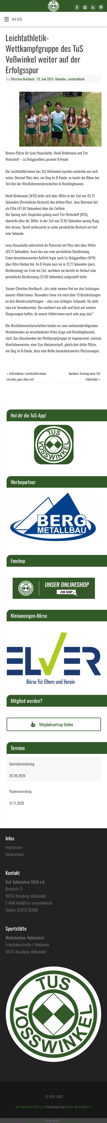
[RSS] (92, 8)
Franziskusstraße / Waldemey (27, 944)
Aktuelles (60, 79)
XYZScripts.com (69, 1120)
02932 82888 (27, 910)
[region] (53, 444)
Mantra (70, 1106)
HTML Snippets (37, 1120)
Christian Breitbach (22, 79)
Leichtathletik (76, 79)
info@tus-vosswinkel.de (34, 903)
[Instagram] (84, 8)
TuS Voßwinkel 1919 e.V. (29, 1106)
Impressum (13, 847)
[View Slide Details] (53, 444)
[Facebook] (76, 8)
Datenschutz (14, 854)
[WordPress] (100, 8)
